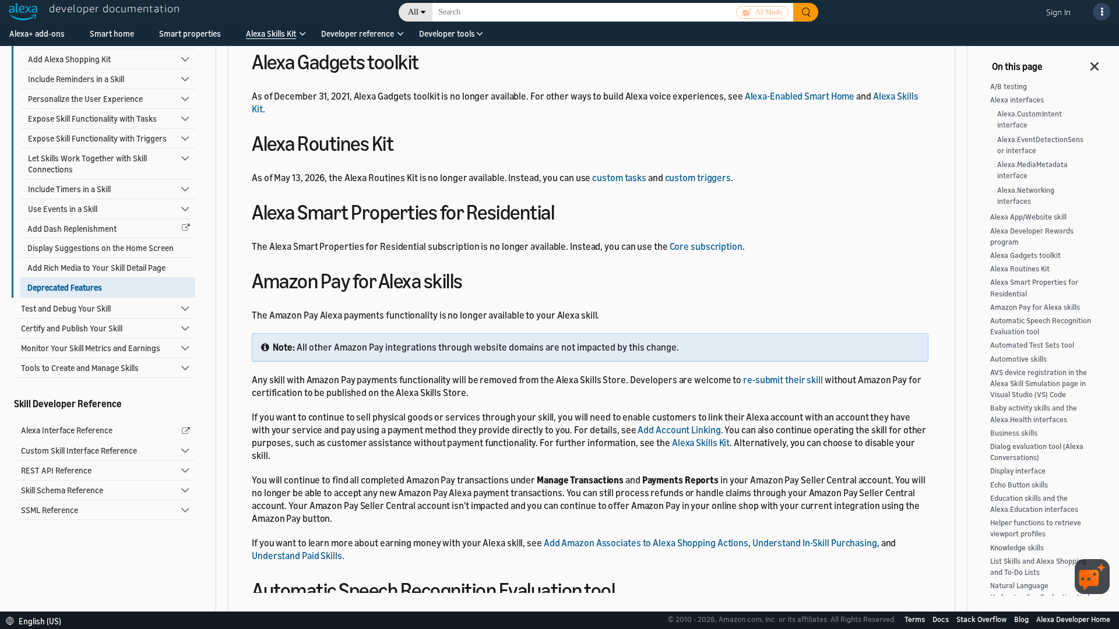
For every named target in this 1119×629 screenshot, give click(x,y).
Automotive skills (1018, 359)
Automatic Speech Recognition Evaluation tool (1040, 326)
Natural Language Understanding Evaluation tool (1039, 591)
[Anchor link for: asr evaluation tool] (625, 588)
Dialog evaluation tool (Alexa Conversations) (1036, 452)
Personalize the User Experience (85, 99)
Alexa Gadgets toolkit (1025, 255)
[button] (271, 37)
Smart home (112, 33)
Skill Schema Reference (62, 490)
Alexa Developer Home (1073, 619)
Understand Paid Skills (297, 555)
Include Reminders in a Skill (76, 79)
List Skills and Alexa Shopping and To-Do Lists (1038, 567)
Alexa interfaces (1017, 100)
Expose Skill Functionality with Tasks (92, 118)
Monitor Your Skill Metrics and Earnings (90, 348)
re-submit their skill (783, 380)
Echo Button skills (1019, 484)
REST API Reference (56, 470)
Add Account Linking (679, 430)
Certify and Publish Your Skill (71, 328)
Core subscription (706, 246)
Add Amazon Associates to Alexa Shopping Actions (646, 543)
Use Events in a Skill (62, 209)
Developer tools (447, 33)
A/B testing (1008, 86)
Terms (916, 619)
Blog (1022, 619)
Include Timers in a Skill (69, 189)
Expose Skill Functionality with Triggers (97, 138)
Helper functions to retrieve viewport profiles (1035, 528)
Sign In (1058, 12)
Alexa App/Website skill (1028, 217)
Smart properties (190, 33)
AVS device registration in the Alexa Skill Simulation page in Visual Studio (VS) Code (1038, 383)
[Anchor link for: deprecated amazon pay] (473, 279)
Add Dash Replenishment (72, 229)
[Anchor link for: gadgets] (429, 60)
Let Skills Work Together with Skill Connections (87, 163)
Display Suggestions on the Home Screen (100, 248)
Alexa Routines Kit (1020, 268)
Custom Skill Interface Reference (79, 450)
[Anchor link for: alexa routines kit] (403, 142)
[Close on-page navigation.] (1095, 63)
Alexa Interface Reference (66, 430)
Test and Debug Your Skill (66, 308)
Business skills (1013, 433)
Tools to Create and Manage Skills (80, 368)
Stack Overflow (982, 619)
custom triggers (698, 177)
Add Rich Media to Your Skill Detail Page (96, 268)
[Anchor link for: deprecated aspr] (564, 210)
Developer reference (357, 33)
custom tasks (619, 177)
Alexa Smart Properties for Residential (1034, 288)
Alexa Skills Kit (271, 33)
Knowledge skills (1017, 547)
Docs (941, 619)
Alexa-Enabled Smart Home (800, 96)
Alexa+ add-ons (37, 33)
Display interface (1018, 471)
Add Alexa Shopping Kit (69, 59)
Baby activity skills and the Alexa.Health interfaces (1033, 413)
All (413, 12)
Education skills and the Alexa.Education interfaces (1034, 504)
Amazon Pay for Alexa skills (1035, 307)
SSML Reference (49, 510)
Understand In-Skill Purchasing (814, 543)
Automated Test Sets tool (1032, 345)
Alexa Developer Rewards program (1032, 236)
